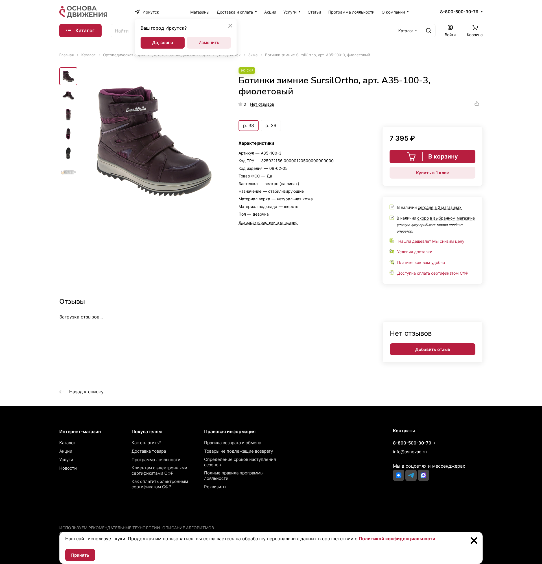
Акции (65, 451)
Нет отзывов (262, 104)
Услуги (66, 459)
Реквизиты (215, 486)
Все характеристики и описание (268, 222)
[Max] (423, 475)
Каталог (67, 442)
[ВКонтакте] (398, 475)
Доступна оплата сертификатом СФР (432, 273)
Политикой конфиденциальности (397, 538)
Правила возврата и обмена (232, 442)
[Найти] (428, 30)
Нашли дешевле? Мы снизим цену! (431, 241)
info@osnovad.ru (410, 451)
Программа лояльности (156, 459)
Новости (68, 468)
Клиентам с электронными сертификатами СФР (159, 470)
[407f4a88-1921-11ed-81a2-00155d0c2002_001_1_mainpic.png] (154, 140)
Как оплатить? (146, 442)
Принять (80, 555)
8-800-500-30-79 (459, 11)
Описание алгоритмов (188, 527)
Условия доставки (414, 251)
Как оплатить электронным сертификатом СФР (160, 484)
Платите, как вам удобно (421, 262)
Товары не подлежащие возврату (238, 451)
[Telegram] (411, 475)
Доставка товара (149, 451)
